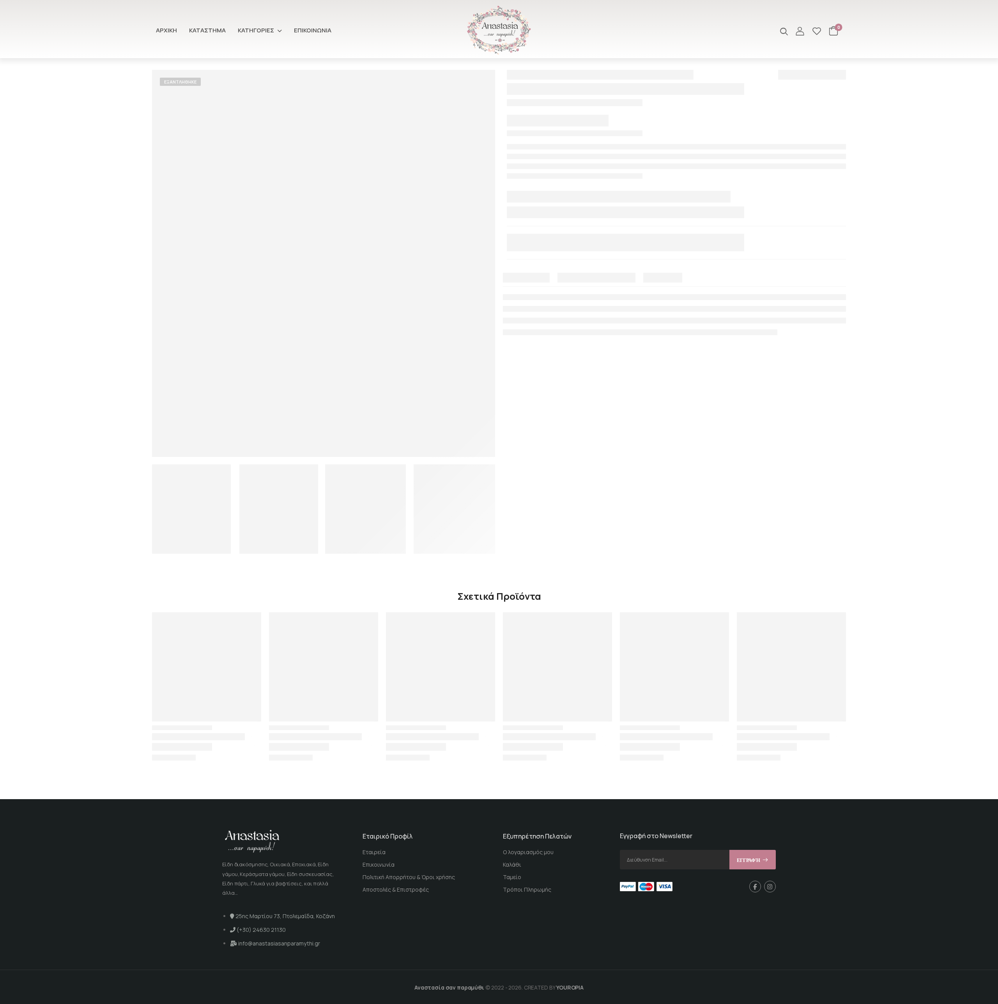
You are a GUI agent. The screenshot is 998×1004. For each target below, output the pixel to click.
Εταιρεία (374, 852)
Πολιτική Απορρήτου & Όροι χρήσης (409, 877)
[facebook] (755, 886)
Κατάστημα (207, 30)
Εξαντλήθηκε (180, 82)
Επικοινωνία (312, 30)
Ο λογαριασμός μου (528, 852)
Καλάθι (512, 864)
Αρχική (166, 30)
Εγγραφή (748, 860)
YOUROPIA (570, 987)
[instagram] (770, 886)
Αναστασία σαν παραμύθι (449, 987)
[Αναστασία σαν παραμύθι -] (499, 30)
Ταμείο (512, 877)
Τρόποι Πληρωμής (527, 889)
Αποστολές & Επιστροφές (396, 889)
